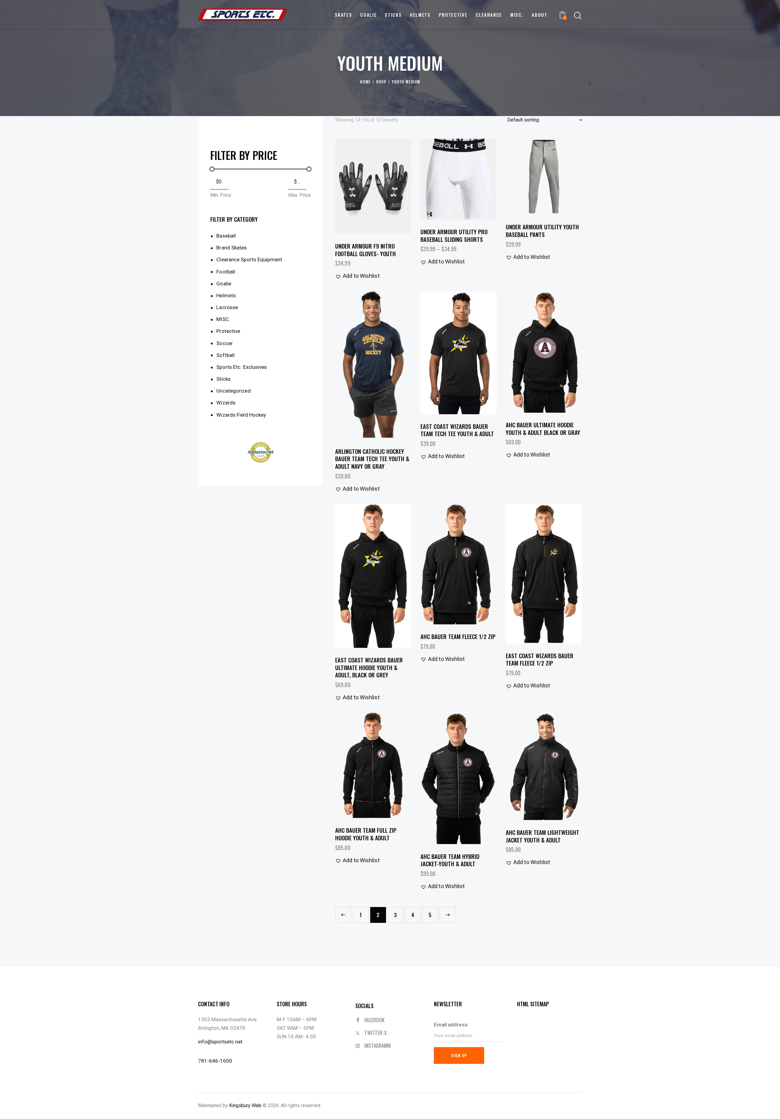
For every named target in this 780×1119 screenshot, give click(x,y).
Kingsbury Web (245, 1105)
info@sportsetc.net (220, 1042)
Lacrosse (227, 307)
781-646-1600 (215, 1061)
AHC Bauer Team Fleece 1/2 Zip (457, 636)
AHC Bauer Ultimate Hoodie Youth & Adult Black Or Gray (543, 428)
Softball (225, 355)
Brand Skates (231, 248)
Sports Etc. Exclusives (241, 367)
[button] (356, 186)
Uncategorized (233, 391)
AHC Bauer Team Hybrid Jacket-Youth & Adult (449, 859)
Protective (228, 331)
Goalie (223, 284)
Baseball (226, 236)
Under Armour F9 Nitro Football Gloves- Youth (365, 249)
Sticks (223, 379)
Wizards (226, 403)
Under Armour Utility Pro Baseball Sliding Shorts (454, 235)
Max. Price (299, 195)
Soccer (224, 343)
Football (225, 272)
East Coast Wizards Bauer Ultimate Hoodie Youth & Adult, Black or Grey (369, 667)
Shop (381, 82)
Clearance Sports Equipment (249, 259)
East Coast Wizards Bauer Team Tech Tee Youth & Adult (457, 429)
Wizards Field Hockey (241, 415)
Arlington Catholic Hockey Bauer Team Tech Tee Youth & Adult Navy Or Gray (372, 458)
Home (365, 82)
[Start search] (577, 16)
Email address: (451, 1025)
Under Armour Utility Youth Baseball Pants (542, 230)
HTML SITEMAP (533, 1004)
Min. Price (220, 195)
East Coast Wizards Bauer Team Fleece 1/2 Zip (539, 659)
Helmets (226, 295)
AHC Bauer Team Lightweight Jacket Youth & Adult (542, 835)
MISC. (223, 319)
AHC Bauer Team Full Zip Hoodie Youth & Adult (365, 833)
